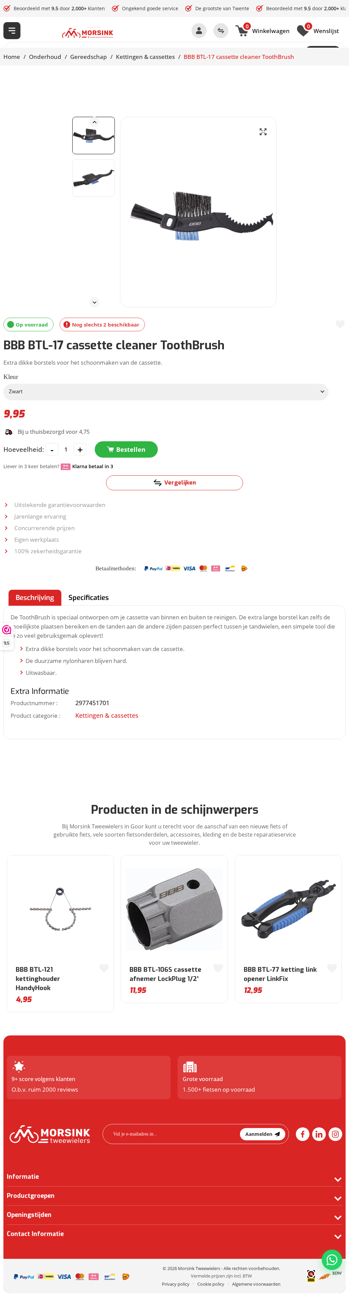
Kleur (10, 376)
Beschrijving (35, 597)
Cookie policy (210, 1284)
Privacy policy (175, 1284)
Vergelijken (180, 483)
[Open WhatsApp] (332, 1260)
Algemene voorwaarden (256, 1284)
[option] (93, 135)
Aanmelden (258, 1134)
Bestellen (131, 449)
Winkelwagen (268, 30)
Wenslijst (323, 30)
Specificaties (89, 597)
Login (199, 30)
